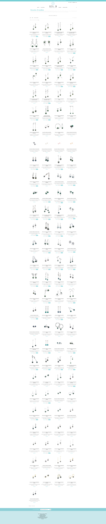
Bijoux (38, 7)
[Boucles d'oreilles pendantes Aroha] (47, 359)
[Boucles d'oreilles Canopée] (59, 176)
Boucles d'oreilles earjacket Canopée (59, 82)
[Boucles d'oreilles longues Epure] (59, 309)
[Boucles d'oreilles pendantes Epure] (71, 292)
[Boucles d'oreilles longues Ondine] (34, 259)
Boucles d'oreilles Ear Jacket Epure (46, 416)
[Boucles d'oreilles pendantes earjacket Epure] (59, 26)
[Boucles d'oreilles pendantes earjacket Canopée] (71, 76)
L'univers (60, 7)
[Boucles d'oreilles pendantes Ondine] (34, 109)
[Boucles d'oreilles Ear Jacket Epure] (47, 409)
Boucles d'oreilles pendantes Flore (59, 99)
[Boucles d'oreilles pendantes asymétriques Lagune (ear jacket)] (59, 159)
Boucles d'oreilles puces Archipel (47, 382)
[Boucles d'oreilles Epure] (34, 309)
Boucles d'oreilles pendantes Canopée (59, 49)
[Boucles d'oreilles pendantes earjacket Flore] (47, 93)
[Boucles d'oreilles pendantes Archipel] (47, 26)
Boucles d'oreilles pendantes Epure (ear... (34, 349)
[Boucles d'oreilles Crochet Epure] (34, 459)
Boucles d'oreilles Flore (72, 215)
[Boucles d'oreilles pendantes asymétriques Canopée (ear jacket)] (47, 209)
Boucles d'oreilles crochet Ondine (71, 49)
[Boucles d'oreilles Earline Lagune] (71, 59)
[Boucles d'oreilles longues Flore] (59, 226)
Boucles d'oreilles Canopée (59, 181)
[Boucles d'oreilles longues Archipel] (71, 109)
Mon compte (70, 2)
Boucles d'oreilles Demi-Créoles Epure (34, 416)
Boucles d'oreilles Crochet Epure (34, 466)
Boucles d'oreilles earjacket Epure (46, 66)
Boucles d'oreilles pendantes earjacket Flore (46, 99)
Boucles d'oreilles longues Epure (59, 315)
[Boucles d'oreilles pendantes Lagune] (47, 76)
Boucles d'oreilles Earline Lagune (72, 66)
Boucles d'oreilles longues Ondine (34, 265)
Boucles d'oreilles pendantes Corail (34, 49)
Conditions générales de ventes (43, 517)
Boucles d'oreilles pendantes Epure (71, 299)
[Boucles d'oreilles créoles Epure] (59, 126)
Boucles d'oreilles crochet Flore (34, 249)
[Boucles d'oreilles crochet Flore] (34, 242)
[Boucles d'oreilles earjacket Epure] (47, 59)
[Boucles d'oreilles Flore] (71, 209)
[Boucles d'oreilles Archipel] (47, 126)
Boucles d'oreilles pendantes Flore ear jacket (34, 99)
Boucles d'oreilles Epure (34, 315)
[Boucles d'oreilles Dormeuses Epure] (71, 326)
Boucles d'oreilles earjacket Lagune (34, 82)
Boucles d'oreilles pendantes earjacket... (34, 32)
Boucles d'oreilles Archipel (47, 132)
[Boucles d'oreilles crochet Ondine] (71, 43)
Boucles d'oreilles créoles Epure (59, 132)
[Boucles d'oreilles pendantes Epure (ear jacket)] (34, 342)
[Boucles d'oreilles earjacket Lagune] (34, 76)
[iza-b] (53, 5)
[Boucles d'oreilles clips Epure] (59, 342)
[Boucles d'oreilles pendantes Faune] (59, 426)
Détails (31, 12)
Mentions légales (42, 516)
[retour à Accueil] (30, 17)
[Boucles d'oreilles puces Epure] (71, 126)
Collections (42, 7)
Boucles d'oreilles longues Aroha (59, 365)
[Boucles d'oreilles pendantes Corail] (34, 43)
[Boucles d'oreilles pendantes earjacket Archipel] (34, 26)
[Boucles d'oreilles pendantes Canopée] (59, 43)
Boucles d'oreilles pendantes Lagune (46, 82)
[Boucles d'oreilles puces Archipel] (47, 376)
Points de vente (65, 7)
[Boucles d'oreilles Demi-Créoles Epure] (34, 409)
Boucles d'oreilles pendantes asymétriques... (59, 165)
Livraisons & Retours (42, 515)
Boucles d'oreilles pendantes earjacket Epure (59, 32)
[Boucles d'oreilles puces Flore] (34, 226)
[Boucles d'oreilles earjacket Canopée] (59, 76)
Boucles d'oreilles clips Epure (59, 348)
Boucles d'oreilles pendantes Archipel (46, 32)
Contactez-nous (42, 514)
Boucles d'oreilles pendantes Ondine (34, 116)
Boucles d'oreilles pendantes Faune (59, 432)
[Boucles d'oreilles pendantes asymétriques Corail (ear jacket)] (71, 359)
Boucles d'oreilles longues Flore (59, 232)
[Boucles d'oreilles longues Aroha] (59, 359)
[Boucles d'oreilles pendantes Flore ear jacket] (34, 93)
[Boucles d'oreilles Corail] (47, 43)
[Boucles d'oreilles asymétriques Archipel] (47, 109)
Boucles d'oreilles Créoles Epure (47, 332)
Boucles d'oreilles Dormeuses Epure (71, 332)
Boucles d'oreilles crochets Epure (71, 349)
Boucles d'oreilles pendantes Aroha (46, 365)
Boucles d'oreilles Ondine (72, 248)
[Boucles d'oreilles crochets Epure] (71, 342)
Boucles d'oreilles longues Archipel (71, 116)
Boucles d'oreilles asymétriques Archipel (46, 116)
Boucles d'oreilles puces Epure (71, 132)
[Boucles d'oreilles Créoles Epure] (47, 326)
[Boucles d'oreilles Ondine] (71, 242)
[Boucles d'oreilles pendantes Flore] (59, 93)
